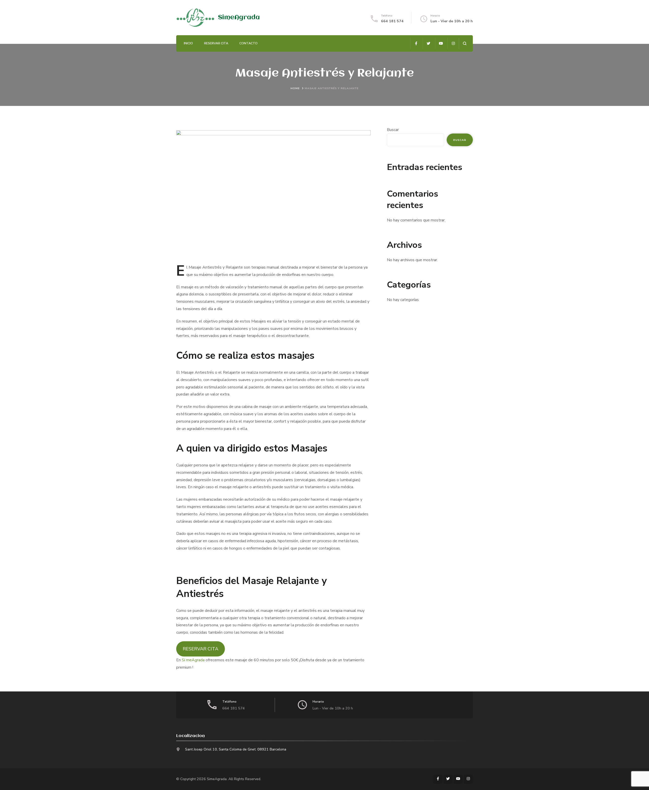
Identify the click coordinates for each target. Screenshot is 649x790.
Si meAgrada (193, 660)
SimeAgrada (239, 17)
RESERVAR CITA (200, 649)
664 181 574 (392, 21)
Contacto (248, 43)
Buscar (393, 130)
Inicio (188, 43)
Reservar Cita (216, 43)
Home (295, 88)
